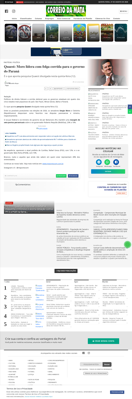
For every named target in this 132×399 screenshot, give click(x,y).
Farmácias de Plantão (83, 19)
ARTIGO (31, 360)
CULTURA (11, 363)
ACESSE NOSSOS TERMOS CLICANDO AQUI (38, 396)
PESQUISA (51, 379)
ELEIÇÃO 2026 (52, 366)
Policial (11, 382)
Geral (50, 372)
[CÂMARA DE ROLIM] (66, 52)
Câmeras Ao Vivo (102, 19)
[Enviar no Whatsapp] (130, 111)
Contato (116, 19)
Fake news (12, 372)
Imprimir (59, 88)
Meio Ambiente (53, 374)
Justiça (31, 374)
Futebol (31, 372)
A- (46, 88)
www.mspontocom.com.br (52, 163)
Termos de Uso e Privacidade (96, 373)
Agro (10, 360)
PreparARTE (52, 382)
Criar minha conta (104, 341)
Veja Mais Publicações (66, 271)
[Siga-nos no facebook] (6, 11)
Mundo (11, 379)
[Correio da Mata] (66, 11)
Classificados (26, 19)
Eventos (51, 369)
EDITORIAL (12, 366)
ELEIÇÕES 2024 (13, 369)
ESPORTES (31, 369)
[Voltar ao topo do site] (129, 239)
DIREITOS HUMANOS (35, 363)
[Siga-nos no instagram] (14, 11)
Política (31, 382)
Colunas (38, 19)
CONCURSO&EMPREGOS (56, 360)
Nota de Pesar (33, 379)
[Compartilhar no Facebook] (130, 107)
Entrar (10, 2)
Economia (52, 363)
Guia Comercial (63, 19)
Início (14, 19)
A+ (50, 88)
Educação (32, 366)
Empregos (49, 19)
